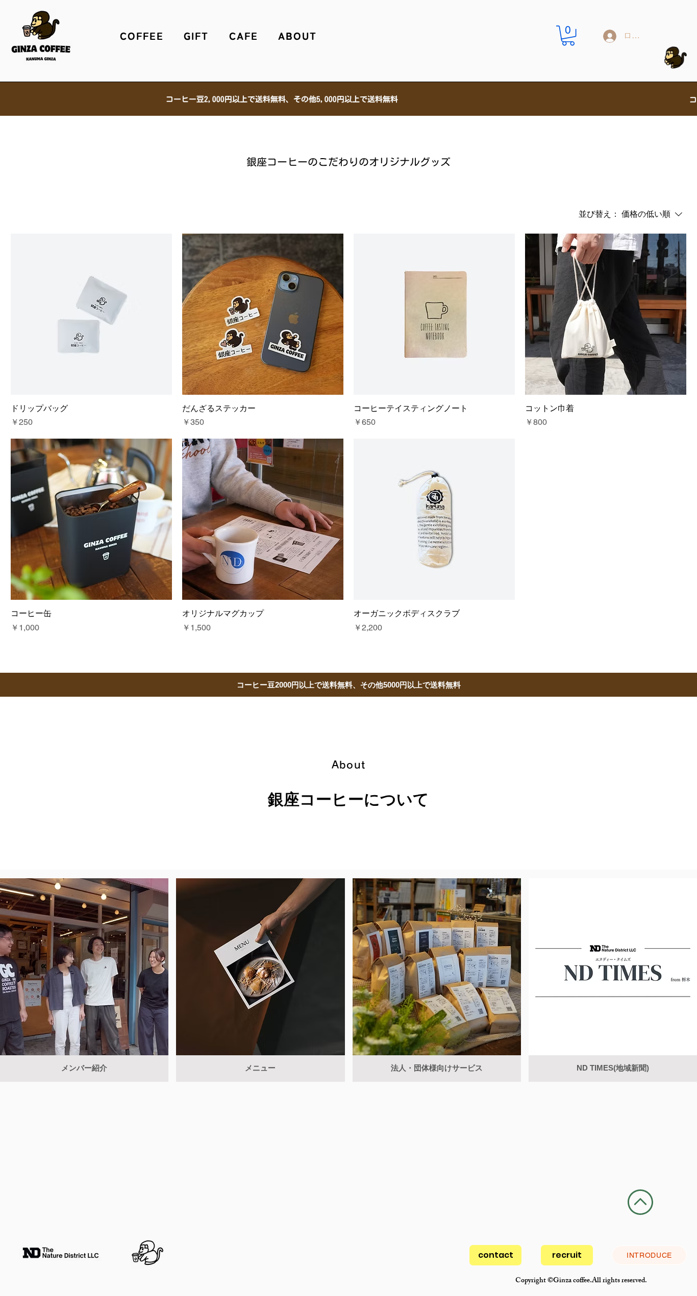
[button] (142, 36)
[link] (568, 35)
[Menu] (280, 25)
